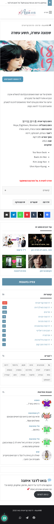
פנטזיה (23, 375)
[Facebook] (47, 215)
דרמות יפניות (44, 316)
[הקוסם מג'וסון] (40, 261)
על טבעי (31, 375)
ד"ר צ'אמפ (21, 250)
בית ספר (15, 365)
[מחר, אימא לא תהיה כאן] (40, 240)
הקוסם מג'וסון (46, 271)
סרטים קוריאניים (28, 25)
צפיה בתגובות (27, 282)
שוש (37, 452)
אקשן (23, 365)
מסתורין (18, 370)
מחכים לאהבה (20, 271)
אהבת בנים (40, 365)
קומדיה (6, 375)
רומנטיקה (19, 202)
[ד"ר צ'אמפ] (14, 240)
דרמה (45, 202)
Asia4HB (45, 25)
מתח (48, 375)
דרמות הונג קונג (43, 344)
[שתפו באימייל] (7, 215)
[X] (40, 215)
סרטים (37, 25)
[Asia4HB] (27, 12)
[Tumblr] (34, 215)
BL (49, 365)
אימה (31, 365)
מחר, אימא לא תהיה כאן (41, 250)
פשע (15, 375)
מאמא (36, 400)
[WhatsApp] (20, 215)
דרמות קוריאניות (42, 302)
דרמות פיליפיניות (42, 339)
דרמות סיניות (44, 321)
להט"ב (38, 370)
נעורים (33, 202)
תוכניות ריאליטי (43, 330)
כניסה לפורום (42, 494)
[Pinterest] (27, 215)
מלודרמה (28, 370)
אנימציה (46, 335)
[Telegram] (13, 215)
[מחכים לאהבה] (14, 261)
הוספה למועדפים (11, 79)
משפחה (9, 370)
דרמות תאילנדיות (42, 307)
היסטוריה (47, 370)
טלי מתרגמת (34, 426)
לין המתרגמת (33, 413)
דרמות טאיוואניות (42, 325)
